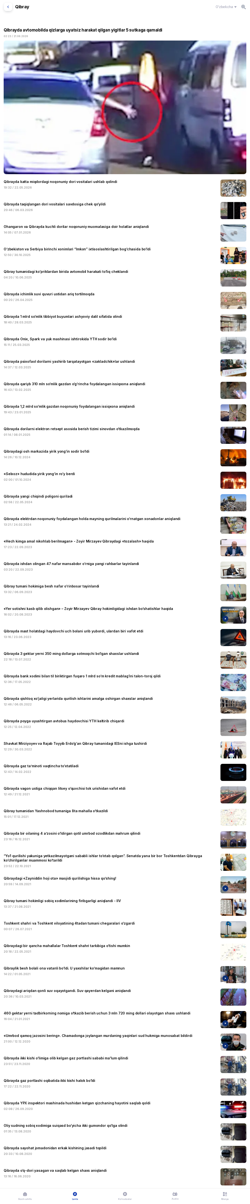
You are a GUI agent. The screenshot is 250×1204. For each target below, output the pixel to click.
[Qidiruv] (243, 7)
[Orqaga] (8, 7)
